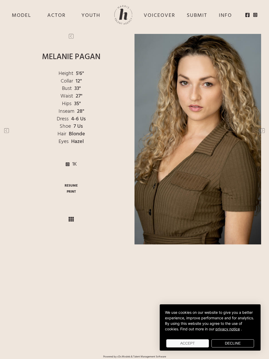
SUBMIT (197, 15)
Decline (233, 343)
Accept (187, 343)
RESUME (71, 185)
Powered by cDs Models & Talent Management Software (134, 357)
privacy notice (227, 329)
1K (73, 164)
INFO (225, 15)
